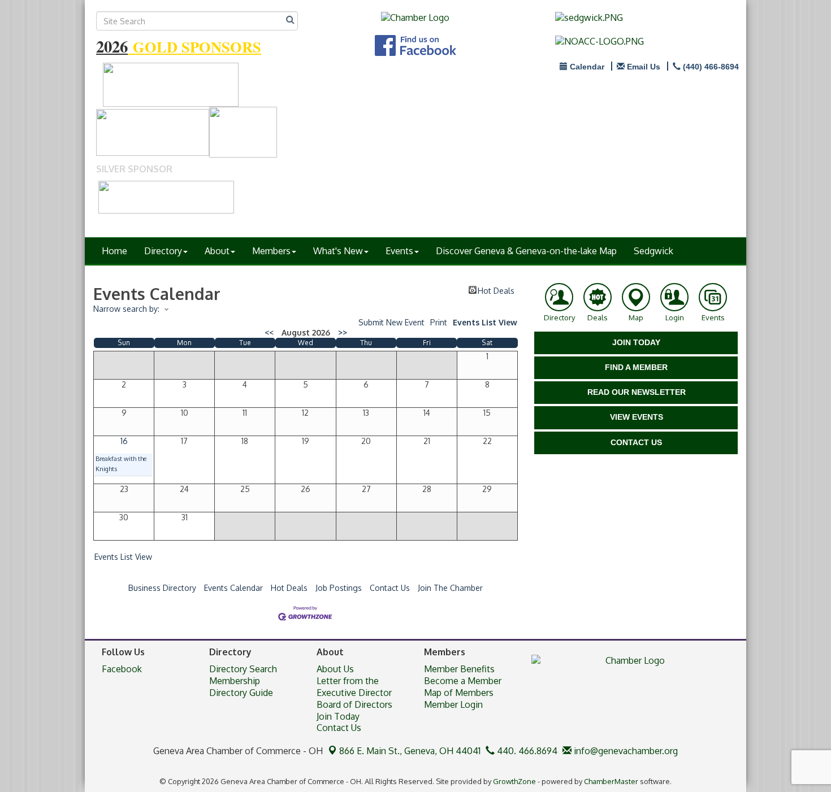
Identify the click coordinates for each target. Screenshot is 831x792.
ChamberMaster (611, 781)
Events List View (485, 322)
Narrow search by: (126, 309)
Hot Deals (496, 290)
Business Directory (162, 588)
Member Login (453, 704)
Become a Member (462, 680)
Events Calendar (233, 588)
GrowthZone (514, 781)
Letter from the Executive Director (354, 686)
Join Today (338, 716)
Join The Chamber (450, 588)
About (217, 250)
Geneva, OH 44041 (410, 750)
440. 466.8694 (526, 750)
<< (269, 332)
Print (438, 322)
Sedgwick (653, 250)
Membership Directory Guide (241, 686)
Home (114, 250)
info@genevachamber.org (625, 750)
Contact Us (390, 588)
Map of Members (459, 692)
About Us (335, 668)
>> (342, 332)
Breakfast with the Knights (121, 463)
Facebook (122, 668)
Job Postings (338, 588)
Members (271, 250)
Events (399, 250)
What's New (338, 250)
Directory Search (243, 668)
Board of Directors (354, 704)
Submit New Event (391, 322)
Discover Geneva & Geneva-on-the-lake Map (526, 250)
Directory (163, 250)
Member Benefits (459, 668)
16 (124, 441)
